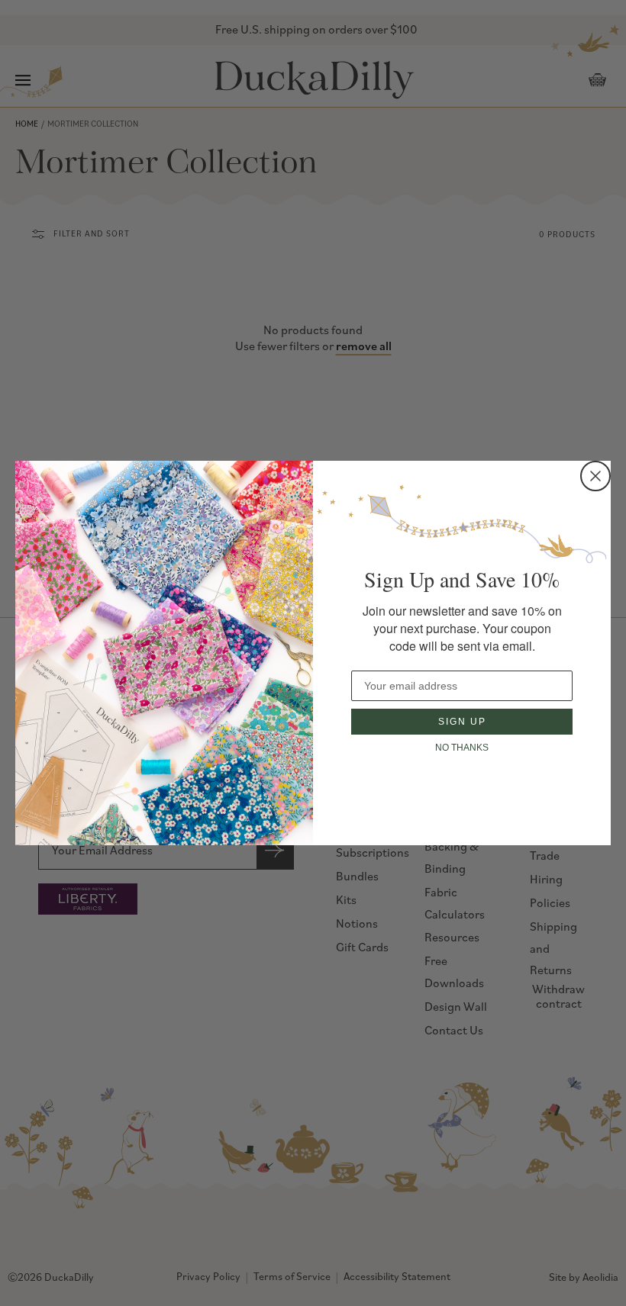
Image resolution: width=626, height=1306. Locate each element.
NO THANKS (462, 747)
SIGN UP (462, 721)
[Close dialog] (595, 476)
